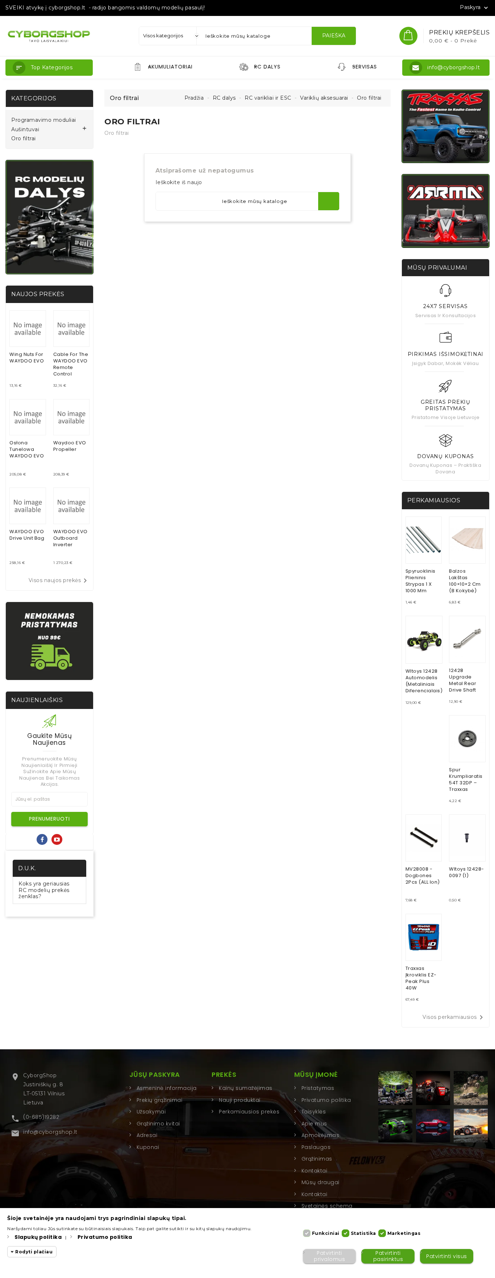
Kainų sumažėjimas (246, 1088)
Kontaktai (314, 1170)
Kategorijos (34, 98)
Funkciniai (326, 1233)
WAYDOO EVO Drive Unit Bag (26, 535)
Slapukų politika (38, 1237)
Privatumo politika (326, 1100)
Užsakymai (151, 1111)
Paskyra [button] (475, 7)
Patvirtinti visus (446, 1256)
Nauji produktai (240, 1100)
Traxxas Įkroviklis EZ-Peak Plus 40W (421, 978)
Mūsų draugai (320, 1182)
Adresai (147, 1135)
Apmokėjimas (320, 1135)
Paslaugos (316, 1147)
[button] (49, 67)
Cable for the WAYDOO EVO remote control (70, 364)
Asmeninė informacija (167, 1088)
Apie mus (314, 1123)
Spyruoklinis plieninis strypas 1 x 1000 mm (420, 581)
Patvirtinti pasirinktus (388, 1256)
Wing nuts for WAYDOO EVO (26, 357)
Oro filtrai (23, 139)
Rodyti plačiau (34, 1251)
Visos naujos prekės (59, 580)
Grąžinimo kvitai (158, 1123)
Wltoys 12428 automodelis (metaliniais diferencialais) (424, 681)
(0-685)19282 (41, 1117)
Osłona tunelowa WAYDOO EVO (26, 449)
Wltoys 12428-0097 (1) (466, 872)
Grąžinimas (316, 1158)
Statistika (363, 1233)
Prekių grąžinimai (160, 1100)
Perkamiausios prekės (249, 1111)
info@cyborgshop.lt (50, 1132)
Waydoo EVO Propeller (69, 446)
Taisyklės (313, 1111)
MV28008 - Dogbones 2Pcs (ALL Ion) (422, 875)
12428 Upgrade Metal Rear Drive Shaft (462, 680)
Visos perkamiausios (454, 1017)
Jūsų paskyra (154, 1074)
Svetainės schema (327, 1205)
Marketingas (404, 1233)
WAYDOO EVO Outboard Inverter (70, 538)
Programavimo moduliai (43, 120)
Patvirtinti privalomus (329, 1256)
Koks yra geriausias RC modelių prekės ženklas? (44, 890)
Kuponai (148, 1147)
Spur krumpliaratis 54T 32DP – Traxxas (466, 779)
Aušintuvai (25, 129)
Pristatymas (317, 1088)
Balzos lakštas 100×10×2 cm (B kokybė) (465, 581)
